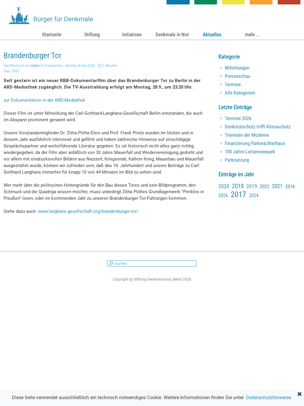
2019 (251, 186)
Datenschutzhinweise (268, 397)
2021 (277, 186)
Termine (233, 84)
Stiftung (92, 34)
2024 (254, 195)
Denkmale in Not (172, 34)
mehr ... (252, 34)
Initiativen (132, 34)
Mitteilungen (237, 68)
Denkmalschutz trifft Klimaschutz (258, 127)
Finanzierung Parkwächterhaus (255, 143)
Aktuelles (212, 34)
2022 (264, 186)
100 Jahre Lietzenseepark (250, 152)
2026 (223, 195)
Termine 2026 (238, 118)
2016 (290, 186)
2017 (238, 194)
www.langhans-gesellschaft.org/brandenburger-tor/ (88, 211)
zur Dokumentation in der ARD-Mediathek (44, 100)
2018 (238, 186)
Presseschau (237, 76)
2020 (15, 71)
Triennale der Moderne (247, 135)
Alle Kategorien (240, 93)
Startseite (51, 34)
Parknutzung (237, 160)
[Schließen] (300, 394)
